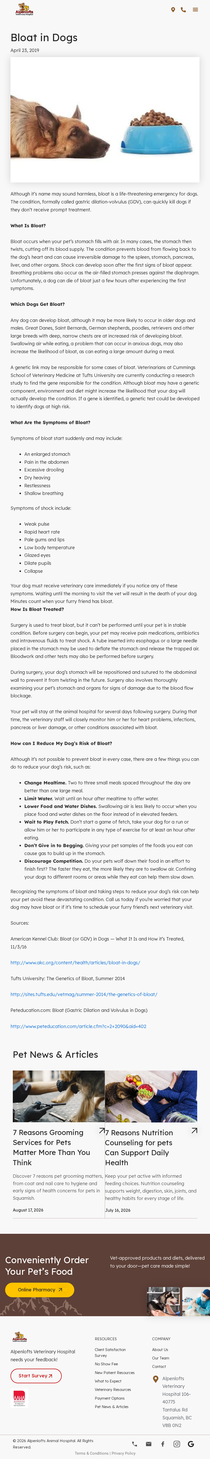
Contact (159, 1366)
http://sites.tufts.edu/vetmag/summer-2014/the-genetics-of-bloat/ (84, 994)
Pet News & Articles (112, 1406)
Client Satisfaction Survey (110, 1352)
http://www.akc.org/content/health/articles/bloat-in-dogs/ (75, 963)
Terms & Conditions (92, 1453)
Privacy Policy (123, 1453)
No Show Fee (106, 1363)
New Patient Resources (115, 1372)
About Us (160, 1349)
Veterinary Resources (113, 1389)
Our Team (160, 1358)
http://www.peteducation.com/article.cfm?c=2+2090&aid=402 (78, 1026)
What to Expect (108, 1381)
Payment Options (110, 1398)
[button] (195, 9)
